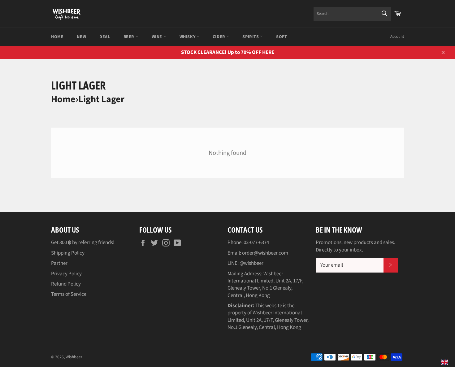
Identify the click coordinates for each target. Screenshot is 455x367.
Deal (104, 37)
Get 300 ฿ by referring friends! (83, 242)
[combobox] (352, 14)
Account (397, 36)
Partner (59, 263)
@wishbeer (251, 263)
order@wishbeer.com (265, 253)
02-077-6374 (256, 242)
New (81, 37)
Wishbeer (74, 357)
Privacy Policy (66, 273)
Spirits (251, 37)
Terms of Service (68, 294)
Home (57, 37)
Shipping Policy (67, 253)
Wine (157, 37)
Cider (220, 37)
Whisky (188, 37)
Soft (281, 37)
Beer (130, 37)
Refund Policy (66, 284)
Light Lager (101, 99)
